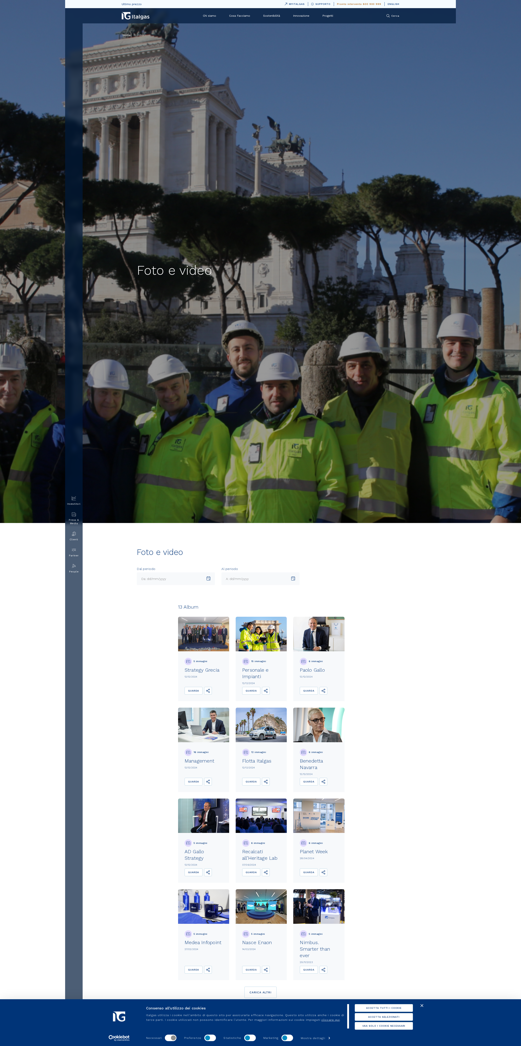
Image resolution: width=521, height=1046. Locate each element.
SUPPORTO (323, 4)
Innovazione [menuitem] (301, 15)
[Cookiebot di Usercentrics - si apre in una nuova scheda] (119, 1038)
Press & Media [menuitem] (74, 522)
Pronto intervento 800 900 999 (359, 4)
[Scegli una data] (208, 579)
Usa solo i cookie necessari (383, 1025)
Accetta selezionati (384, 1016)
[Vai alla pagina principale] (135, 16)
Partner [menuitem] (74, 555)
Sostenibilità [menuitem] (271, 15)
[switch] (210, 1038)
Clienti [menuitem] (74, 539)
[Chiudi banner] (421, 1005)
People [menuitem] (74, 571)
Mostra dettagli (313, 1038)
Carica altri (260, 992)
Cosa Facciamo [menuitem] (239, 15)
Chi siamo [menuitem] (209, 15)
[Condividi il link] (208, 691)
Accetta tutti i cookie (384, 1008)
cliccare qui (330, 1019)
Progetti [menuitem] (327, 15)
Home (127, 35)
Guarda (193, 690)
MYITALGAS (294, 3)
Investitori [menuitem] (74, 503)
